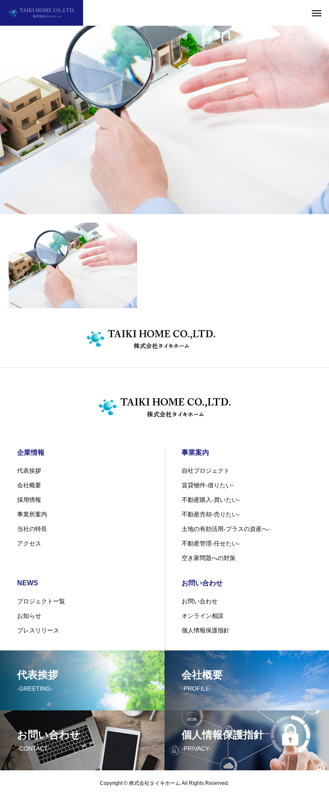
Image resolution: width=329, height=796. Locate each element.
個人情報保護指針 (206, 630)
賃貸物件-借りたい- (208, 485)
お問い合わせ (202, 583)
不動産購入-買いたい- (211, 499)
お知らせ (29, 615)
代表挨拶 (29, 470)
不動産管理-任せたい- (211, 543)
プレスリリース (38, 630)
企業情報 (31, 452)
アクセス (29, 543)
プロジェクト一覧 (41, 601)
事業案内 (195, 452)
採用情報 (29, 499)
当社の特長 (32, 528)
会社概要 (29, 485)
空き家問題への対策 (209, 558)
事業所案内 (32, 514)
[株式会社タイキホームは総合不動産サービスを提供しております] (41, 13)
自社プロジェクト (206, 470)
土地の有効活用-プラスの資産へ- (226, 528)
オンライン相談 (203, 615)
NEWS (27, 583)
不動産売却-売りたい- (211, 514)
